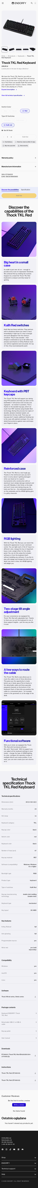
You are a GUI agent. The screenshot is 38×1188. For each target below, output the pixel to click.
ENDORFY (10, 1181)
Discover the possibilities (10, 190)
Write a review (19, 1105)
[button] (3, 3)
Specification (25, 190)
